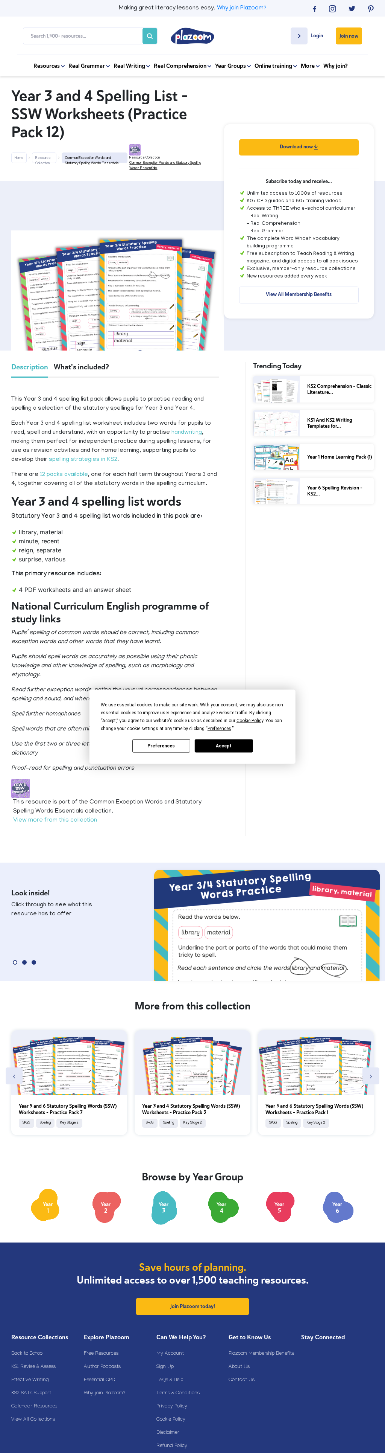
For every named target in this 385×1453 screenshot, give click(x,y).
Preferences (161, 746)
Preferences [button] (219, 728)
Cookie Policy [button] (249, 720)
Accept (224, 746)
